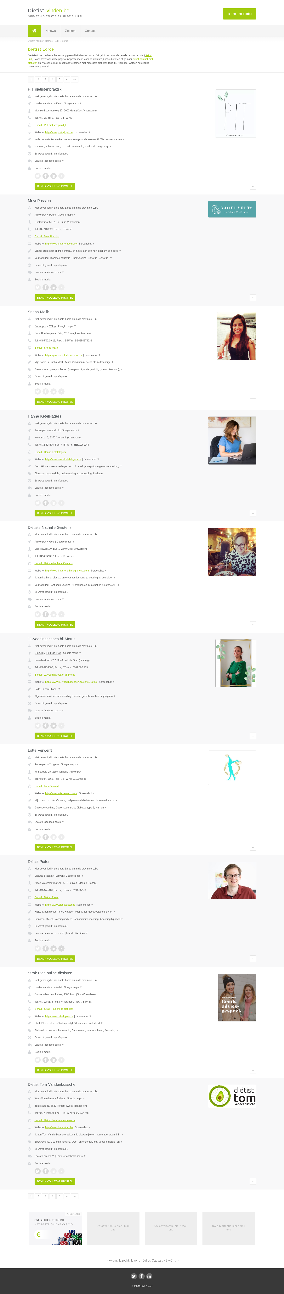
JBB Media (139, 1286)
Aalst (59, 987)
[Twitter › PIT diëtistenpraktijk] (38, 176)
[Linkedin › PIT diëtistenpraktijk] (53, 176)
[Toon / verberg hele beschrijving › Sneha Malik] (94, 362)
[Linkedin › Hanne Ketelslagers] (53, 503)
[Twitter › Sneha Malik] (38, 391)
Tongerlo (54, 764)
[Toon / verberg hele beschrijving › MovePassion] (94, 251)
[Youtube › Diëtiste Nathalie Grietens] (61, 614)
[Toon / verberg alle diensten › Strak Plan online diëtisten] (94, 1030)
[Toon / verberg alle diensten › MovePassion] (94, 258)
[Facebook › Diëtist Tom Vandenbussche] (46, 1171)
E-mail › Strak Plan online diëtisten (54, 1008)
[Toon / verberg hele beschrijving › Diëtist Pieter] (94, 912)
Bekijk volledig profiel (55, 186)
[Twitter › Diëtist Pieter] (38, 948)
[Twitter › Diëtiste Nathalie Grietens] (38, 614)
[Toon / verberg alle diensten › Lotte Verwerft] (94, 808)
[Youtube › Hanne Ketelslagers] (61, 503)
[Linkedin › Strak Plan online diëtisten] (53, 1060)
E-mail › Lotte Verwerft (47, 786)
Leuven (59, 875)
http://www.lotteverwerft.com (61, 793)
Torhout (61, 1098)
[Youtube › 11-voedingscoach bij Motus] (61, 726)
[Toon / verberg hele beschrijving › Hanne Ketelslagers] (94, 466)
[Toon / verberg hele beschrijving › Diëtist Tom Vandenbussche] (94, 1135)
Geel (51, 541)
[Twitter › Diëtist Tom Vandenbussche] (38, 1171)
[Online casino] (58, 1229)
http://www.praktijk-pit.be (59, 132)
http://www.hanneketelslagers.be (63, 459)
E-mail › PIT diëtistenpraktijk (50, 125)
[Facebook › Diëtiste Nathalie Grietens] (46, 614)
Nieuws (50, 30)
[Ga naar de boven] (253, 186)
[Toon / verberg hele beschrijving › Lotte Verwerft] (94, 800)
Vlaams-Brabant (44, 875)
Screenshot (83, 132)
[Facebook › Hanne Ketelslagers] (46, 503)
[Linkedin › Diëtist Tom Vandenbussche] (53, 1171)
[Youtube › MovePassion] (61, 287)
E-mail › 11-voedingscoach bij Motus (55, 674)
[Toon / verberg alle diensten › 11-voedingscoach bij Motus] (94, 696)
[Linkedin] (149, 1276)
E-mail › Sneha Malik (46, 347)
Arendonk (54, 430)
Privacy (149, 1286)
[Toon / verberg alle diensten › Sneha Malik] (94, 369)
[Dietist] (34, 31)
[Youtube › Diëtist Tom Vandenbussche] (61, 1171)
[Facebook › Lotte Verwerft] (46, 837)
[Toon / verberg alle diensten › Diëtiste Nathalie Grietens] (94, 585)
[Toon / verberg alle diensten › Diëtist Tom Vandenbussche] (94, 1142)
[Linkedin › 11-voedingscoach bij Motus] (53, 726)
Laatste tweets (44, 1156)
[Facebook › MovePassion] (46, 287)
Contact (90, 30)
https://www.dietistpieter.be (60, 904)
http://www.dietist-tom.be (59, 1127)
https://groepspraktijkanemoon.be (63, 355)
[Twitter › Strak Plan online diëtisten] (38, 1060)
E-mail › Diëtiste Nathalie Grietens (54, 563)
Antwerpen (40, 214)
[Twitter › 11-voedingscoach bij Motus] (38, 726)
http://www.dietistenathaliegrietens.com (67, 570)
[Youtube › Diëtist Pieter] (61, 948)
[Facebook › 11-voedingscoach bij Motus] (46, 726)
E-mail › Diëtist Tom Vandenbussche (55, 1120)
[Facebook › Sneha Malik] (46, 391)
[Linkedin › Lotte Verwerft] (53, 837)
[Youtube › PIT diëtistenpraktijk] (61, 176)
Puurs (52, 214)
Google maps (73, 103)
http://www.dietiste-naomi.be (61, 243)
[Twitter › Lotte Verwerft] (38, 837)
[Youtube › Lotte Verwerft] (61, 837)
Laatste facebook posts (49, 160)
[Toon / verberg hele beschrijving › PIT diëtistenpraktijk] (94, 139)
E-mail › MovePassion (47, 236)
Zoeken (70, 30)
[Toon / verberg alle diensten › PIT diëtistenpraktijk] (94, 147)
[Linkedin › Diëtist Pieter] (53, 948)
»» (74, 79)
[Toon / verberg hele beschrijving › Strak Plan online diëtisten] (94, 1023)
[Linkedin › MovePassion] (53, 287)
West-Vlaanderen (44, 1098)
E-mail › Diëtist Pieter (47, 897)
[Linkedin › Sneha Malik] (53, 391)
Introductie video (77, 933)
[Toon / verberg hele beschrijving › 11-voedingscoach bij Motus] (94, 689)
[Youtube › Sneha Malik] (61, 391)
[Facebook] (142, 1276)
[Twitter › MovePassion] (38, 287)
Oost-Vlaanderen (44, 103)
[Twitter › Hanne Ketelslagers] (38, 503)
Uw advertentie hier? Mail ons (113, 1227)
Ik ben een (240, 13)
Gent (59, 103)
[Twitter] (134, 1276)
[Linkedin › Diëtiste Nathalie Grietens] (53, 614)
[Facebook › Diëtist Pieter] (46, 948)
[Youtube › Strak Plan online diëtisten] (61, 1060)
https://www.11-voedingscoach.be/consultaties (71, 681)
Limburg (39, 652)
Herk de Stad (53, 652)
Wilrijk (52, 326)
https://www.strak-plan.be (59, 1016)
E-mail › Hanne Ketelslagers (50, 452)
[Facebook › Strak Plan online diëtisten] (46, 1060)
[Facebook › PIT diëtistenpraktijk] (46, 176)
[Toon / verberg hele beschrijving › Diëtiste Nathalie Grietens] (94, 578)
